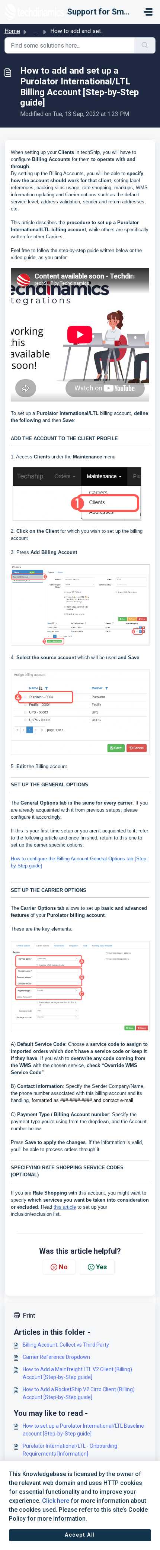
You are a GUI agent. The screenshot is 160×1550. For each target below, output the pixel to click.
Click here (55, 1500)
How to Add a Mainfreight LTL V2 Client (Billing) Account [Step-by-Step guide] (77, 1373)
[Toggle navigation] (148, 12)
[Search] (145, 45)
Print (29, 1315)
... (35, 31)
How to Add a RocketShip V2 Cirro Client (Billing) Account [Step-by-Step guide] (79, 1393)
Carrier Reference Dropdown (56, 1357)
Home (12, 31)
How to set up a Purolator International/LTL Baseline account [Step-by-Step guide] (83, 1430)
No (63, 1267)
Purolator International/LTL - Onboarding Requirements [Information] (70, 1450)
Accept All (80, 1535)
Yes (101, 1267)
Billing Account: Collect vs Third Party (66, 1345)
